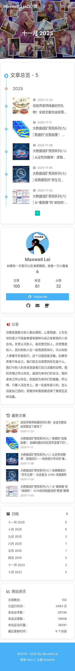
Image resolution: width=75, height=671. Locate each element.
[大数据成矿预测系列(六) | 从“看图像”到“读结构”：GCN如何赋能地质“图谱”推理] (21, 196)
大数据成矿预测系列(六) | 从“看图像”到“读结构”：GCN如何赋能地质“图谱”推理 (50, 200)
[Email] (37, 305)
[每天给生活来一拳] (46, 305)
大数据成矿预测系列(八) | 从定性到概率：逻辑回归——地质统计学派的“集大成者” (49, 155)
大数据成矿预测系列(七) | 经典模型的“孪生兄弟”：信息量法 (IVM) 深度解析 (49, 177)
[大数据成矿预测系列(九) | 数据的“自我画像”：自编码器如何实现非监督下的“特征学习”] (21, 129)
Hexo (30, 659)
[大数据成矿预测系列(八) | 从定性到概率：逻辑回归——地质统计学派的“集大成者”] (21, 151)
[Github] (28, 305)
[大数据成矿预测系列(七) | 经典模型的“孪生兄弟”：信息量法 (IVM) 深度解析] (21, 174)
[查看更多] (67, 514)
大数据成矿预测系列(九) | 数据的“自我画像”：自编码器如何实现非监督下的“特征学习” (50, 132)
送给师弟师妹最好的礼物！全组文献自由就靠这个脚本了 (50, 110)
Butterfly (49, 659)
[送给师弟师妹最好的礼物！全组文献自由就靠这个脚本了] (21, 106)
